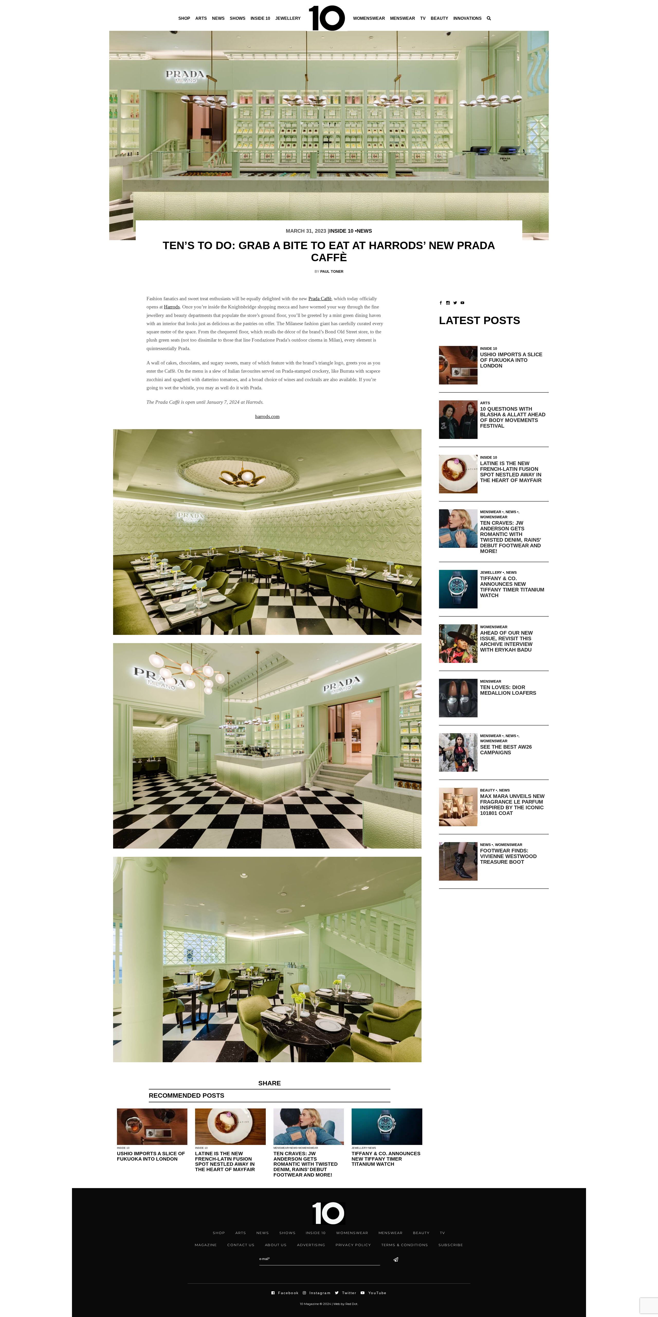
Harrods (172, 306)
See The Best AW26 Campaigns (506, 749)
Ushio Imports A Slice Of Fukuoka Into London (151, 1156)
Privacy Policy (353, 1245)
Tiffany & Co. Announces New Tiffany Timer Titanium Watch (386, 1159)
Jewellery (288, 18)
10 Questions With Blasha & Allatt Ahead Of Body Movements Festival (512, 417)
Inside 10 (260, 18)
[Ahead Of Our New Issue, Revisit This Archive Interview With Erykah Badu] (459, 643)
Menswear (402, 18)
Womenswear (369, 18)
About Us (276, 1245)
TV (423, 18)
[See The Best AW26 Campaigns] (459, 752)
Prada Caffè (319, 298)
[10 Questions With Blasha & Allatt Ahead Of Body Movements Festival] (459, 419)
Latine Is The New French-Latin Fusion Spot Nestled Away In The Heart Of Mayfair (225, 1161)
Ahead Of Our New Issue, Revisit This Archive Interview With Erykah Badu (506, 641)
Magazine (206, 1245)
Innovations (467, 18)
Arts (201, 18)
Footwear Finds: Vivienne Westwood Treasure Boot (508, 856)
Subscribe (450, 1245)
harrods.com (267, 416)
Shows (237, 18)
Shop (184, 18)
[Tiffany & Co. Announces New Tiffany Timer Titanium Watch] (459, 589)
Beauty (439, 18)
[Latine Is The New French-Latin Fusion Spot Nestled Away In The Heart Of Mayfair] (459, 474)
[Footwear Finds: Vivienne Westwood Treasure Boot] (459, 861)
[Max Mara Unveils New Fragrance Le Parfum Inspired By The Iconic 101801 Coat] (459, 807)
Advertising (311, 1245)
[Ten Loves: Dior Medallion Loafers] (459, 698)
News (218, 18)
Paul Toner (331, 271)
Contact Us (241, 1245)
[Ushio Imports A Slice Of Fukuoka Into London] (459, 365)
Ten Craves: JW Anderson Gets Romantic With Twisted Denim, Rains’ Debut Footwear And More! (305, 1164)
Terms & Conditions (404, 1245)
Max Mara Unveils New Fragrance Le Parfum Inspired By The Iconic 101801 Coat (512, 804)
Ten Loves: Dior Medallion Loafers (508, 690)
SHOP (219, 1233)
